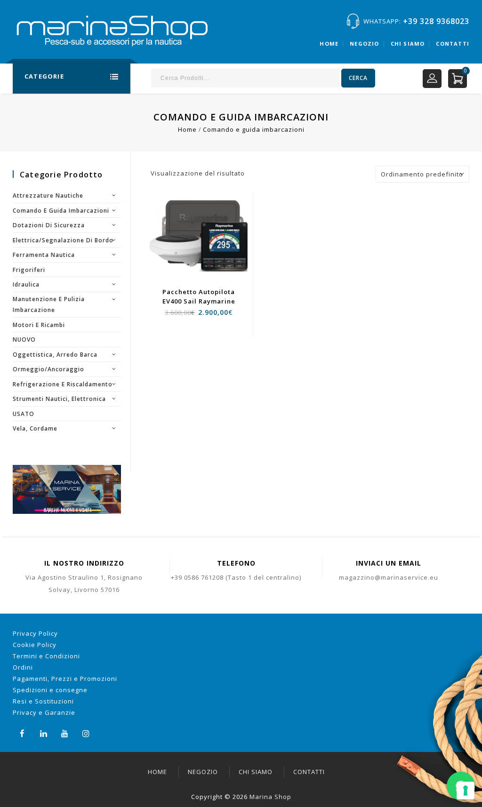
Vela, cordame (35, 428)
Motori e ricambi (39, 325)
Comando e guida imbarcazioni (61, 211)
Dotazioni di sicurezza (49, 225)
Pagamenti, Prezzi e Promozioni (65, 678)
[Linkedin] (43, 732)
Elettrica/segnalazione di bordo (63, 240)
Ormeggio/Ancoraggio (48, 369)
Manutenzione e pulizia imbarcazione (49, 304)
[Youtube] (64, 732)
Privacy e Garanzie (44, 712)
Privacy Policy (35, 633)
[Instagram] (86, 732)
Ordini (23, 667)
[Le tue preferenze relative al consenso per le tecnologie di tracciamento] (465, 790)
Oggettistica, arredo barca (55, 355)
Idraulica (26, 284)
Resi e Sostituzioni (43, 701)
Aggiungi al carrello (203, 251)
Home (329, 43)
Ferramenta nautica (44, 255)
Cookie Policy (34, 644)
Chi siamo (408, 43)
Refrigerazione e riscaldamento (62, 384)
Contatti (452, 43)
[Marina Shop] (114, 34)
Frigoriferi (29, 270)
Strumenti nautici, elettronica (59, 399)
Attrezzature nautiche (48, 196)
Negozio (364, 43)
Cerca (358, 78)
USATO (23, 414)
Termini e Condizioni (46, 656)
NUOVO (24, 340)
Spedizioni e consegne (50, 690)
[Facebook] (22, 732)
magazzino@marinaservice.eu (388, 577)
